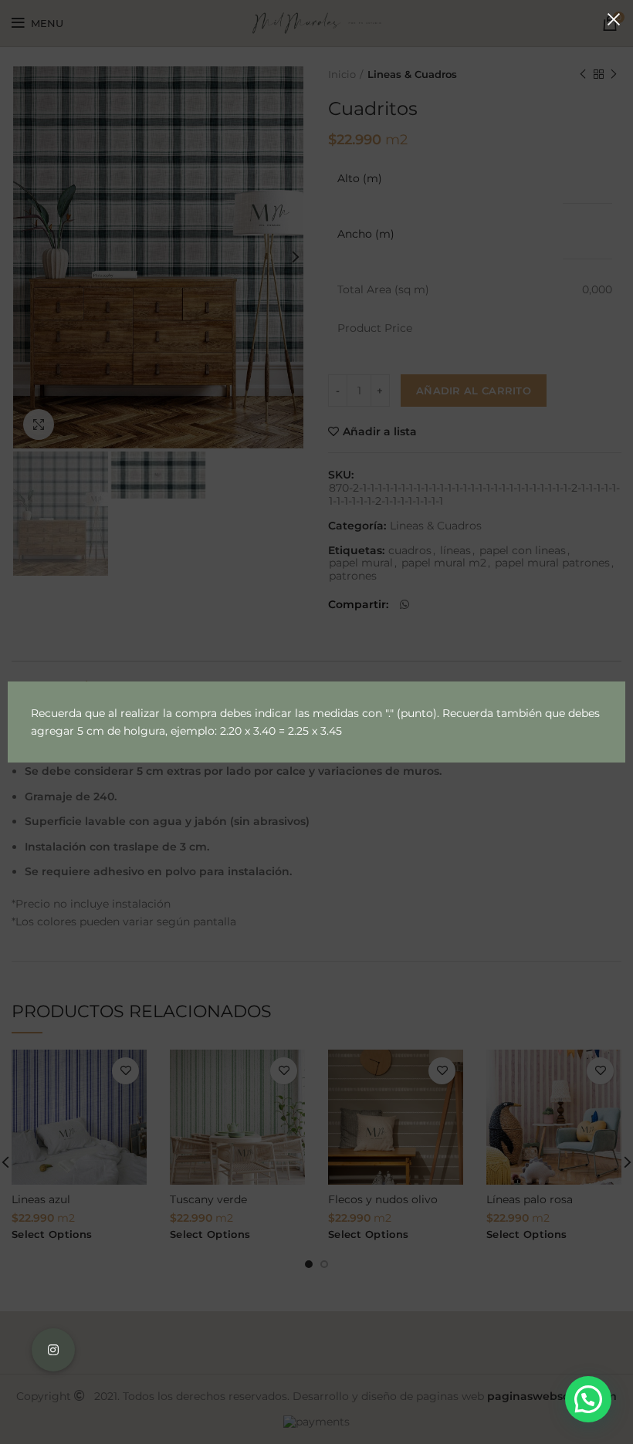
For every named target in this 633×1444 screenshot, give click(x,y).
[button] (588, 1399)
